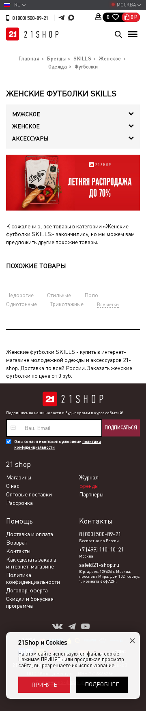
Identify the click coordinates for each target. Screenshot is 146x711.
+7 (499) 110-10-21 (101, 549)
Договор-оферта (27, 590)
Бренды (89, 486)
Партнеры (91, 494)
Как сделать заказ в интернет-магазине (31, 563)
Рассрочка (19, 503)
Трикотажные (67, 304)
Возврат (16, 542)
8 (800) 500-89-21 (30, 18)
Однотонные (21, 304)
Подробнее (102, 684)
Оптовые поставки (29, 494)
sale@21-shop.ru (99, 565)
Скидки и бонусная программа (30, 602)
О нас (12, 486)
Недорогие (20, 295)
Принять (44, 684)
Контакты (18, 551)
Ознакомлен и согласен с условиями (57, 444)
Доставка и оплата (29, 534)
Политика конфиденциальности (33, 578)
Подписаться (121, 427)
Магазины (18, 477)
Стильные (59, 295)
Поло (91, 295)
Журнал (89, 477)
